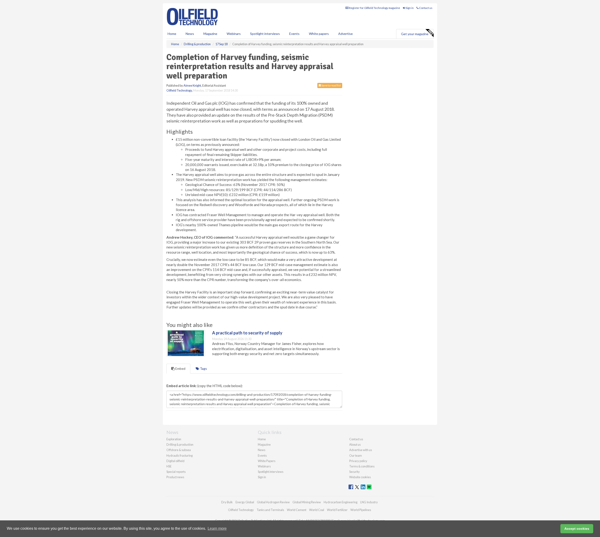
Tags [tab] (203, 368)
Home (172, 34)
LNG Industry (369, 502)
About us (355, 444)
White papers (319, 34)
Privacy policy (358, 461)
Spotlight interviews (265, 34)
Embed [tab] (180, 368)
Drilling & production (179, 444)
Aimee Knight (192, 85)
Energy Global (245, 502)
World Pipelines (360, 510)
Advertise (345, 34)
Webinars (234, 34)
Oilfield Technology (179, 90)
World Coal (316, 510)
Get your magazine (414, 34)
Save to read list (331, 85)
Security (354, 472)
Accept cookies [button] (576, 528)
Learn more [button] (217, 528)
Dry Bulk (227, 502)
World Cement (296, 510)
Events (294, 34)
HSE (169, 466)
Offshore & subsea (178, 450)
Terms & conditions (362, 466)
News (261, 450)
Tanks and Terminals (270, 510)
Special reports (176, 472)
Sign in (409, 7)
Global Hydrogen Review (273, 502)
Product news (175, 477)
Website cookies (360, 477)
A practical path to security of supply (247, 332)
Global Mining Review (306, 502)
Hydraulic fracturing (179, 455)
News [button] (190, 34)
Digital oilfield (175, 461)
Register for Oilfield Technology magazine (374, 7)
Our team (355, 455)
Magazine (210, 34)
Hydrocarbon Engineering (340, 502)
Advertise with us (360, 450)
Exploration (173, 439)
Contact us (425, 7)
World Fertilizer (337, 510)
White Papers (266, 461)
